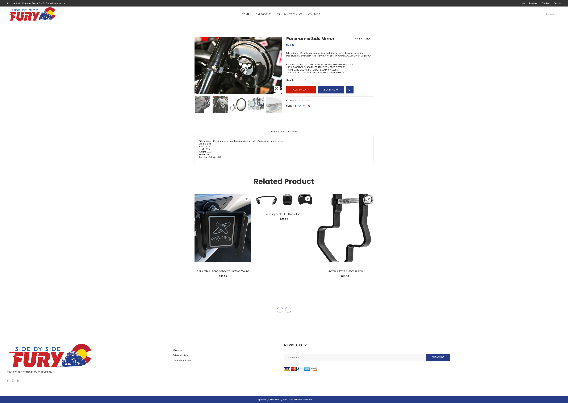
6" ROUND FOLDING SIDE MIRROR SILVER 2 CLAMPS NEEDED (316, 72)
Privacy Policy (180, 355)
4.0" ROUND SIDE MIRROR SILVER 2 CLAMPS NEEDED (313, 69)
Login (522, 3)
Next (369, 39)
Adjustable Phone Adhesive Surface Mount (223, 271)
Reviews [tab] (292, 131)
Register (533, 3)
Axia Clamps (305, 101)
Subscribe (438, 357)
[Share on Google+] (304, 106)
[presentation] (280, 310)
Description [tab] (277, 131)
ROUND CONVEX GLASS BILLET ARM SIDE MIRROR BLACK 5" (325, 64)
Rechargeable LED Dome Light (284, 214)
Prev (359, 39)
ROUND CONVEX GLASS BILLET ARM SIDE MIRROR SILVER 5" (316, 67)
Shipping (177, 350)
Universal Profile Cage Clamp (345, 271)
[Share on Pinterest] (309, 106)
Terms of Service (182, 360)
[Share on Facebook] (295, 106)
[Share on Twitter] (299, 106)
